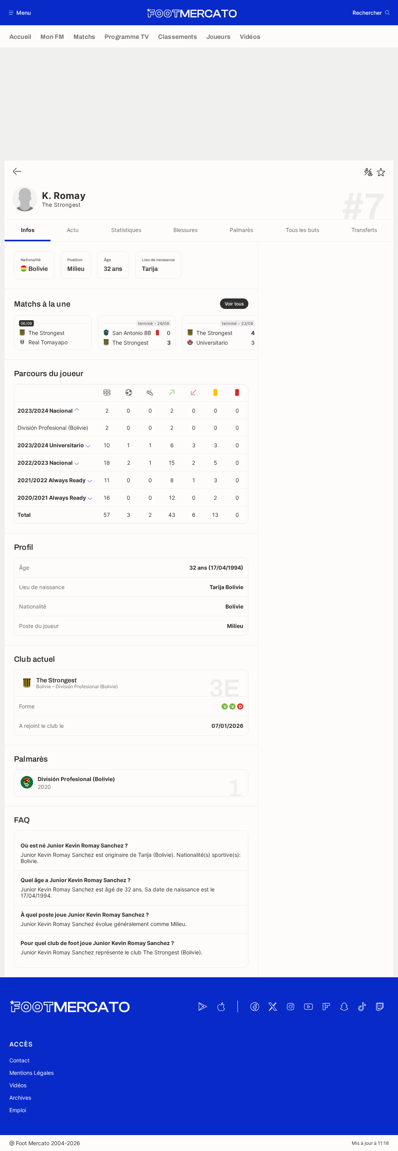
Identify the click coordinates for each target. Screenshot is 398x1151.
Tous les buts (302, 230)
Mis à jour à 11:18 (370, 1143)
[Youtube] (308, 1006)
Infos (28, 230)
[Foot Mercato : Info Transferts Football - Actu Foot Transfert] (192, 12)
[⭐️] (381, 172)
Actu (73, 230)
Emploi (17, 1110)
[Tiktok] (362, 1006)
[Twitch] (380, 1006)
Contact (19, 1060)
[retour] (17, 172)
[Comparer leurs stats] (368, 172)
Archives (20, 1097)
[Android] (203, 1006)
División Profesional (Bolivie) (52, 427)
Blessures (185, 230)
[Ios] (221, 1006)
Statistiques (126, 230)
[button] (20, 12)
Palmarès (241, 230)
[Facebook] (254, 1006)
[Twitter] (272, 1006)
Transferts (364, 230)
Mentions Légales (31, 1072)
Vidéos (17, 1085)
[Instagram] (290, 1006)
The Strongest (61, 204)
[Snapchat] (344, 1006)
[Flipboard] (326, 1006)
